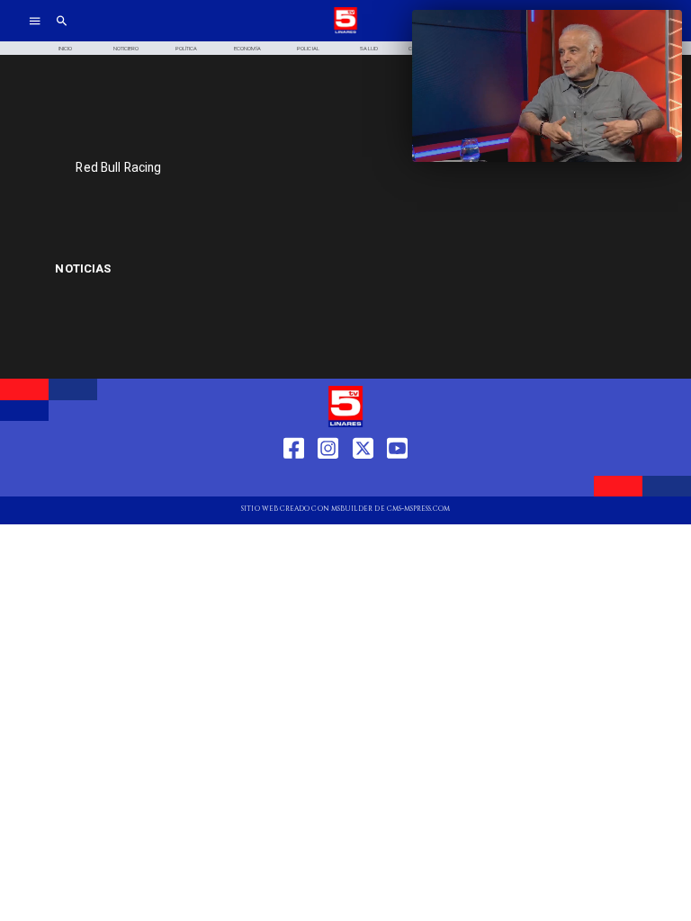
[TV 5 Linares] (61, 32)
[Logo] (345, 32)
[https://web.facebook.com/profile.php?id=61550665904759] (293, 481)
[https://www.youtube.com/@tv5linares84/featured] (397, 481)
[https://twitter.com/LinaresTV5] (363, 481)
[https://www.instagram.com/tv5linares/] (328, 481)
